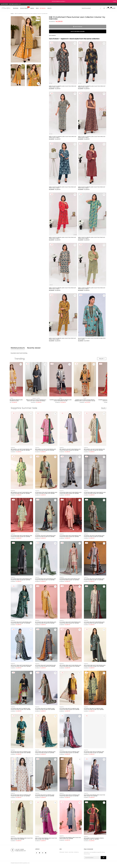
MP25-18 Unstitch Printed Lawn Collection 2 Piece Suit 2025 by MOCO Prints (91, 86)
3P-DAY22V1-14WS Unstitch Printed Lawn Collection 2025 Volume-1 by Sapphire (94, 752)
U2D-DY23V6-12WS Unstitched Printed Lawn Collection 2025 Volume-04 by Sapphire (94, 666)
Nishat (37, 8)
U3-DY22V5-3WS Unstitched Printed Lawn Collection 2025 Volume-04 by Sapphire (45, 666)
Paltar (46, 398)
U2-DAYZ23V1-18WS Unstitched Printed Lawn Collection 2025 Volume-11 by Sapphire (95, 493)
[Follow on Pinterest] (45, 852)
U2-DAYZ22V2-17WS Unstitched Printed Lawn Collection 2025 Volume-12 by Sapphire (46, 493)
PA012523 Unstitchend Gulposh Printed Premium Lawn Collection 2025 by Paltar (70, 400)
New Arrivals (15, 8)
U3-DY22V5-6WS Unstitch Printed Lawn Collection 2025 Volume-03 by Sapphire (69, 709)
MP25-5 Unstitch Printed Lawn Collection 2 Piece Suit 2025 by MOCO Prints (62, 339)
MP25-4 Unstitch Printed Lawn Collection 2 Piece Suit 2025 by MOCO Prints (91, 288)
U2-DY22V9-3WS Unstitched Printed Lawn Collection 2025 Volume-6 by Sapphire (94, 622)
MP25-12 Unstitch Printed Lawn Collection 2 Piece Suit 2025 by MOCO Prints (91, 137)
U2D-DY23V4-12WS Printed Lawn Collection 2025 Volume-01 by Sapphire (21, 838)
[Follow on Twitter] (39, 852)
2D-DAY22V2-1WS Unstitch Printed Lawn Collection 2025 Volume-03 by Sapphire (21, 752)
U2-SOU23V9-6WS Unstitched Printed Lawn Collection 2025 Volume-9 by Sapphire (70, 536)
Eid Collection (43, 8)
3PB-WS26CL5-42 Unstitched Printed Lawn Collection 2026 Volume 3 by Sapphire (21, 493)
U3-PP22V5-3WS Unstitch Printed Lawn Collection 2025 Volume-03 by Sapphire (21, 709)
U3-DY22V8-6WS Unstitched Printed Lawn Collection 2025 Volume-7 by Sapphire (21, 622)
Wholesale (62, 852)
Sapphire (32, 8)
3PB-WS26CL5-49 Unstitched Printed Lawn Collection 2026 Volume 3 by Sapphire (70, 450)
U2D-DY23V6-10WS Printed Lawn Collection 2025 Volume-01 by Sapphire (46, 838)
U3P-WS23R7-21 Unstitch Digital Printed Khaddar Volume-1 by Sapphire (94, 838)
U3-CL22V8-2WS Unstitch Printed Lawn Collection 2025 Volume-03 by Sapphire (45, 709)
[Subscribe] (103, 857)
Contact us (76, 852)
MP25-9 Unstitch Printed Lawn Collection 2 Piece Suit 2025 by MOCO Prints (62, 187)
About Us (49, 8)
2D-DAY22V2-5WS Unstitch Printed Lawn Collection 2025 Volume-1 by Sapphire (21, 795)
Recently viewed (33, 348)
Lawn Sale (71, 852)
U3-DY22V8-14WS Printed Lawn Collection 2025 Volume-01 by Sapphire (94, 795)
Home (12, 13)
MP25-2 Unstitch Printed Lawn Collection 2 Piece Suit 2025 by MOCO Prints (91, 238)
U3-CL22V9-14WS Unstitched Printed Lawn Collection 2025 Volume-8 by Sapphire (21, 579)
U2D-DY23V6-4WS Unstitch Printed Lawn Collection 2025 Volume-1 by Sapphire (45, 752)
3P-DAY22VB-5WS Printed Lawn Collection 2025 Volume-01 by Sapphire (70, 838)
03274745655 (5, 4)
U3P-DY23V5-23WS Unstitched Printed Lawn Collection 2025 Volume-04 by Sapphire (70, 666)
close (3, 1)
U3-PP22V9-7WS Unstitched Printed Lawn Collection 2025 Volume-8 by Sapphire (94, 536)
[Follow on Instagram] (42, 852)
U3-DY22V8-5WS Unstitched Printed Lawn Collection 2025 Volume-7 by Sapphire (45, 579)
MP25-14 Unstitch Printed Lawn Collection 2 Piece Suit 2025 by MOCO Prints (62, 137)
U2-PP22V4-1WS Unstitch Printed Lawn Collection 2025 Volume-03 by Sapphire (94, 709)
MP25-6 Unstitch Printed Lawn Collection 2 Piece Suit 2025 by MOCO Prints (62, 238)
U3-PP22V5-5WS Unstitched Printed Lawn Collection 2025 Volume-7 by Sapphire (70, 579)
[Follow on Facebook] (36, 852)
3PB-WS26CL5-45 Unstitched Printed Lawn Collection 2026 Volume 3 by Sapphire (94, 450)
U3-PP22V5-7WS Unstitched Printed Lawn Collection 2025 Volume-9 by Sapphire (45, 536)
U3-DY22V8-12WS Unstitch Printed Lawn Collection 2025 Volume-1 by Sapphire (69, 752)
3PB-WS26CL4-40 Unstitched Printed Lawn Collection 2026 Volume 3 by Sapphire (21, 450)
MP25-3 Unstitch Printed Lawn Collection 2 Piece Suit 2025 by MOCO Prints (62, 288)
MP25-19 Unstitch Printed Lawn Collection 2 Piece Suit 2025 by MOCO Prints (62, 86)
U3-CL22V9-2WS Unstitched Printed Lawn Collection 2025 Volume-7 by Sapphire (94, 579)
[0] (107, 8)
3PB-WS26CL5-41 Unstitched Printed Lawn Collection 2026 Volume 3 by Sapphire (45, 450)
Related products (18, 348)
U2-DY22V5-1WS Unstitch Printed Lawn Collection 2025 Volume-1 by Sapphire (44, 795)
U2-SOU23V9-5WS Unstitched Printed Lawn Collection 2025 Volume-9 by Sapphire (21, 536)
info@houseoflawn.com (16, 4)
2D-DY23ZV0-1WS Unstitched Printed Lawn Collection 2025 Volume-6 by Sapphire (45, 622)
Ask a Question (52, 35)
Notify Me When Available (78, 31)
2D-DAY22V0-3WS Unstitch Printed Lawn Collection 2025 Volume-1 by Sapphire (70, 795)
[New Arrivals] (64, 1)
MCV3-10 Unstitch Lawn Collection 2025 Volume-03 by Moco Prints (92, 339)
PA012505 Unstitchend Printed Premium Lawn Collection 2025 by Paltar (95, 400)
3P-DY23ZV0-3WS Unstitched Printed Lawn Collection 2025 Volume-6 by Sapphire (70, 622)
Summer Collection (24, 8)
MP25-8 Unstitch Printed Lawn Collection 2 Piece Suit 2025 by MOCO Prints (91, 187)
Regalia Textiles (22, 398)
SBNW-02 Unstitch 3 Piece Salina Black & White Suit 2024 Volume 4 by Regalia (22, 400)
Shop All (101, 358)
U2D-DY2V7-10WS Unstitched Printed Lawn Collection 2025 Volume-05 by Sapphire (21, 666)
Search (66, 852)
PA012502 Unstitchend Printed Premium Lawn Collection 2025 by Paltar (46, 400)
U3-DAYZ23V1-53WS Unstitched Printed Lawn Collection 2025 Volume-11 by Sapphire (70, 493)
